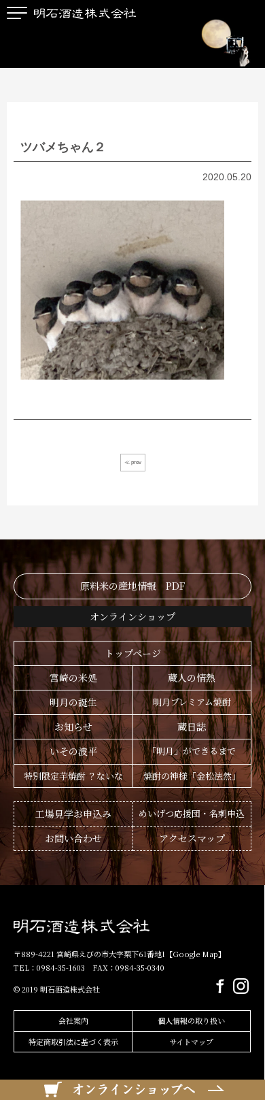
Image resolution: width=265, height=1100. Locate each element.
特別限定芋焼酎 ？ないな (73, 775)
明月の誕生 (73, 702)
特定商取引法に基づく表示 (73, 1041)
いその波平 (73, 751)
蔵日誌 (191, 726)
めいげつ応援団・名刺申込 (192, 813)
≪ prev (132, 462)
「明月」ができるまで (191, 750)
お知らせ (73, 726)
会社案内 (73, 1020)
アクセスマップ (192, 838)
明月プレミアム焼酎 (192, 701)
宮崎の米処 (73, 677)
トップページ (133, 653)
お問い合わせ (73, 838)
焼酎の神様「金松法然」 (192, 775)
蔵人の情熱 (191, 677)
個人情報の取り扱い (191, 1020)
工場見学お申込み (73, 813)
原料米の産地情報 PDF (132, 586)
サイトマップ (191, 1041)
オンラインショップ (132, 616)
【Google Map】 (195, 953)
